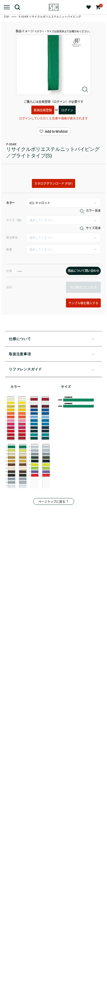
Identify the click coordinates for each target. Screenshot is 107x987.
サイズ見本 (93, 228)
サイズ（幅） (14, 220)
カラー (10, 203)
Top (7, 16)
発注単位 (12, 237)
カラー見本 (93, 211)
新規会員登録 (43, 110)
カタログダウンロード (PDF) (53, 183)
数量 (9, 249)
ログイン (67, 110)
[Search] (19, 7)
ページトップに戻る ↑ (53, 501)
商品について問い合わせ (83, 270)
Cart (100, 5)
